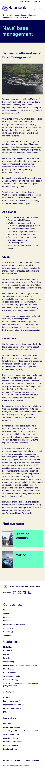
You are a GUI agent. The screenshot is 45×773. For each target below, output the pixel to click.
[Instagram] (14, 592)
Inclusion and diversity (12, 708)
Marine (21, 555)
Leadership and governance (14, 624)
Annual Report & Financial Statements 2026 (20, 731)
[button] (34, 9)
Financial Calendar (10, 745)
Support (24, 15)
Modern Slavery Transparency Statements (20, 665)
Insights (6, 658)
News (27, 1)
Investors (7, 723)
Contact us (36, 1)
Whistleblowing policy (12, 676)
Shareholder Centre (11, 734)
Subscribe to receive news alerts (24, 586)
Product (6, 617)
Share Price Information (12, 742)
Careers (6, 697)
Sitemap (35, 760)
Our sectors (8, 628)
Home (5, 15)
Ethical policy (8, 669)
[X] (19, 592)
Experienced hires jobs (12, 705)
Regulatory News (10, 749)
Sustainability (8, 662)
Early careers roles (10, 701)
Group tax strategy (10, 680)
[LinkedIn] (24, 592)
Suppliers (7, 635)
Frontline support (22, 536)
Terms (27, 760)
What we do (14, 15)
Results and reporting (11, 727)
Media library (8, 647)
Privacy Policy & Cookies (12, 760)
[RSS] (29, 592)
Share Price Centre (10, 738)
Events (20, 2)
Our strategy (8, 632)
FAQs (5, 712)
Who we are (7, 621)
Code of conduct (9, 672)
